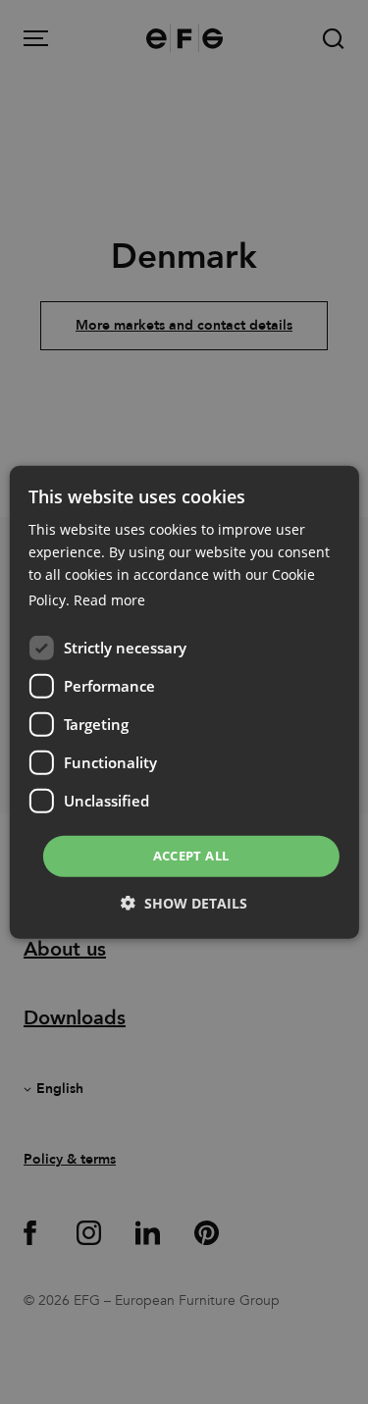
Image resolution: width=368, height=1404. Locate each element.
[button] (184, 903)
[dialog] (183, 701)
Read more (109, 600)
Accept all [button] (191, 855)
